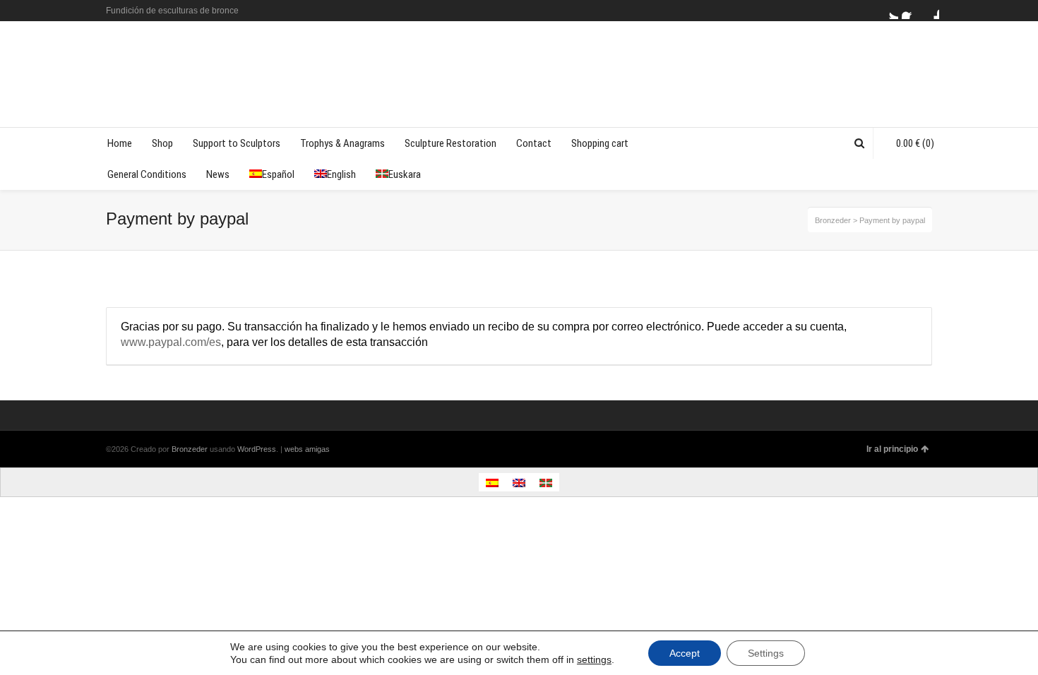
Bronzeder (191, 449)
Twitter (889, 10)
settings (594, 659)
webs (294, 449)
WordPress (256, 449)
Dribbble (930, 10)
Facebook (910, 10)
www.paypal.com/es (171, 342)
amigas (317, 449)
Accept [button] (684, 653)
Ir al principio (892, 449)
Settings (766, 653)
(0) (915, 143)
